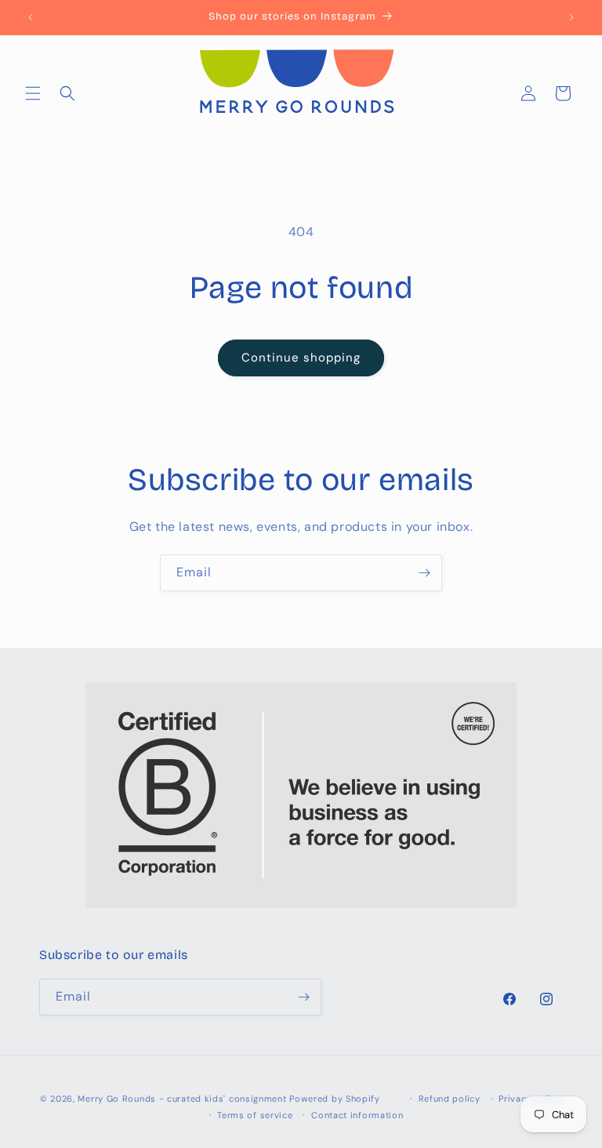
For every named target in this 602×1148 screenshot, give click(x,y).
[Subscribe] (424, 572)
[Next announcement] (571, 17)
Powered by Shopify (334, 1098)
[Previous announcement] (30, 17)
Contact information (357, 1115)
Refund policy (450, 1098)
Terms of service (254, 1115)
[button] (33, 93)
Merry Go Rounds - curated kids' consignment (182, 1098)
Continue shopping (301, 357)
